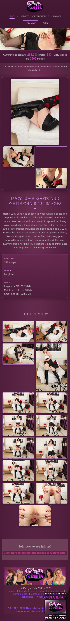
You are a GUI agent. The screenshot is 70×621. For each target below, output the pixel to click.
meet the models (40, 16)
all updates (23, 16)
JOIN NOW (30, 23)
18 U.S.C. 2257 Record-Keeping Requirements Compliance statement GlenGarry (36, 609)
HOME (11, 16)
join (32, 591)
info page (56, 16)
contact (35, 593)
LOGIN (45, 23)
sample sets (20, 593)
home (11, 591)
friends (23, 591)
